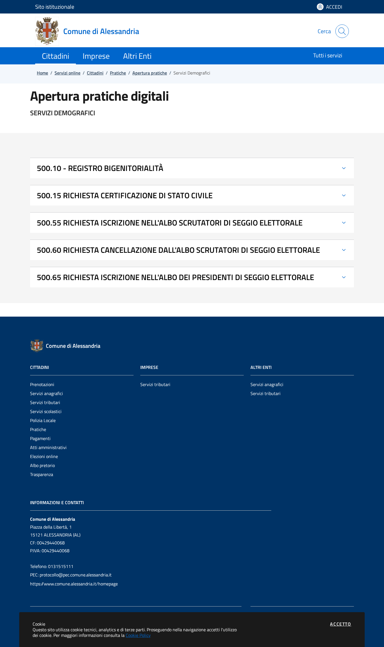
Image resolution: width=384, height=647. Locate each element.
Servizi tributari (45, 402)
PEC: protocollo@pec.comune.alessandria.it (71, 574)
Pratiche (38, 429)
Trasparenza (41, 474)
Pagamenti (40, 438)
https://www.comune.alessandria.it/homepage (74, 583)
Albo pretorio (42, 465)
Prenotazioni (42, 384)
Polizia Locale (43, 420)
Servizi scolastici (46, 411)
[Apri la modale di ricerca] (342, 31)
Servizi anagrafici (46, 393)
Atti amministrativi (48, 447)
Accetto (340, 624)
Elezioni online (44, 456)
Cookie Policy (138, 635)
